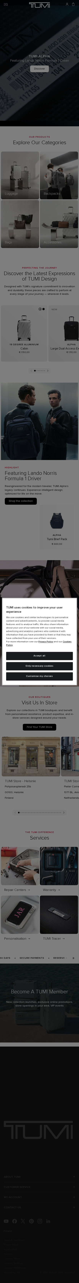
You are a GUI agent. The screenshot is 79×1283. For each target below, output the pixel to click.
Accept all (39, 656)
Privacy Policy (45, 642)
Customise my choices (39, 676)
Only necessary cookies (39, 666)
